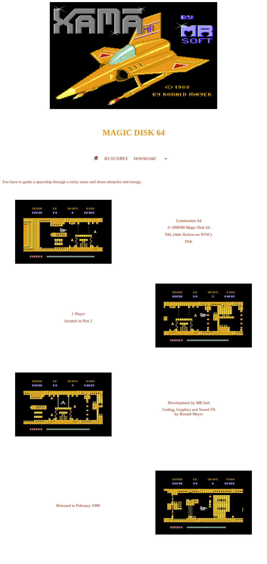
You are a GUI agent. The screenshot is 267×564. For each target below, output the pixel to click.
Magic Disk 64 (198, 227)
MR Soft (203, 403)
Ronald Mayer (191, 414)
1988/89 (178, 227)
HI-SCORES (116, 158)
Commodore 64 (189, 221)
